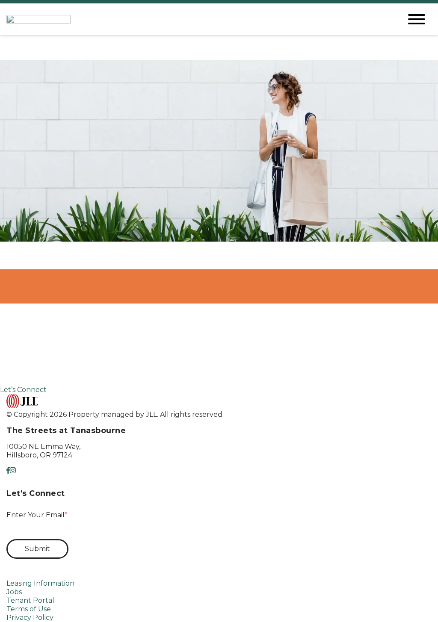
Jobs (14, 592)
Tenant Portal (30, 600)
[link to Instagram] (13, 470)
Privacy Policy (29, 617)
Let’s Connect (23, 390)
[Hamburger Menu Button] (417, 19)
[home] (197, 19)
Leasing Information (40, 583)
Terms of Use (28, 609)
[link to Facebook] (8, 470)
